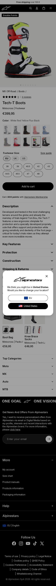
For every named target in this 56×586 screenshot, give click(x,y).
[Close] (47, 276)
